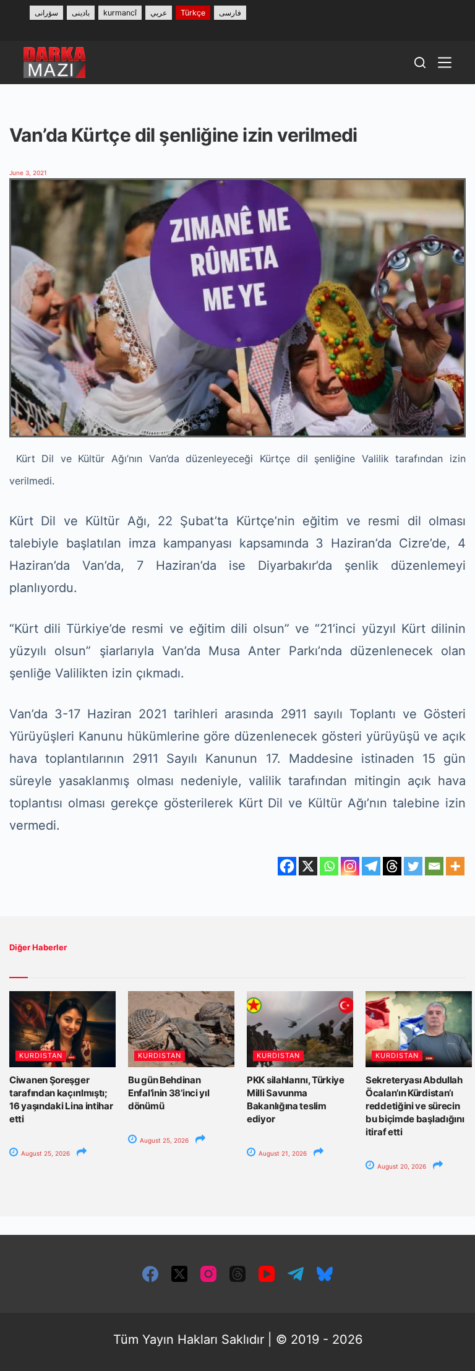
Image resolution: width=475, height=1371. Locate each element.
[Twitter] (413, 866)
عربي (158, 12)
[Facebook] (287, 866)
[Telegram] (371, 866)
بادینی (81, 12)
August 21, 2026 (282, 1153)
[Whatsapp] (329, 866)
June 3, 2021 (28, 172)
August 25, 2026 (44, 1153)
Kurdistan (40, 1055)
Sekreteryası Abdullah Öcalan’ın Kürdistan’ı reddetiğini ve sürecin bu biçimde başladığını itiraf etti (415, 1106)
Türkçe (193, 12)
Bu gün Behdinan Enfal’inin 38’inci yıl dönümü (168, 1093)
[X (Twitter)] (179, 1274)
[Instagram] (350, 866)
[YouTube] (267, 1274)
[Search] (420, 62)
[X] (308, 866)
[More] (455, 866)
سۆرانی (46, 12)
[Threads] (392, 866)
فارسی (230, 12)
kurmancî (120, 12)
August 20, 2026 (400, 1166)
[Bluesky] (325, 1274)
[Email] (434, 866)
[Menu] (444, 62)
